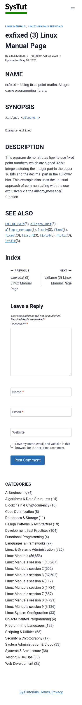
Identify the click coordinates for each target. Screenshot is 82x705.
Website (18, 432)
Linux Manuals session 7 (24, 594)
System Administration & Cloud (29, 644)
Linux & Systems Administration (30, 549)
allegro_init (40, 224)
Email (17, 412)
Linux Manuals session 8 (24, 600)
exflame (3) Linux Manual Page (58, 277)
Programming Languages (25, 625)
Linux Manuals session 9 (24, 607)
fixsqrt (28, 235)
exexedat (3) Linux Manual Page (21, 280)
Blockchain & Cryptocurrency (27, 505)
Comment (19, 324)
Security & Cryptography (23, 638)
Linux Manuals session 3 (45, 26)
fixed (58, 229)
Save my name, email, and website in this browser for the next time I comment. (42, 446)
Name (18, 392)
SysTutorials (29, 692)
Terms (45, 692)
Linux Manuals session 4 (24, 581)
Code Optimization (19, 512)
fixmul (10, 235)
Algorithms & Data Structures (27, 499)
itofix (10, 241)
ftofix (61, 235)
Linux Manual (17, 55)
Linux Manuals (15, 26)
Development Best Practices (26, 530)
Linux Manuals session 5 (24, 587)
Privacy (57, 692)
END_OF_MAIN (14, 224)
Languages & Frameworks (25, 543)
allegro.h (30, 117)
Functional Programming (24, 537)
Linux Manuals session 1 (24, 562)
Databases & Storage (21, 518)
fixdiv (42, 229)
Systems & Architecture (23, 651)
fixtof (45, 235)
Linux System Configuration (26, 613)
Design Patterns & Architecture (28, 524)
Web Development (19, 663)
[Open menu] (73, 8)
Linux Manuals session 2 (24, 569)
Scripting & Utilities (19, 632)
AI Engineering (16, 492)
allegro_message (18, 229)
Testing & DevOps (19, 657)
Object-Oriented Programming (28, 619)
